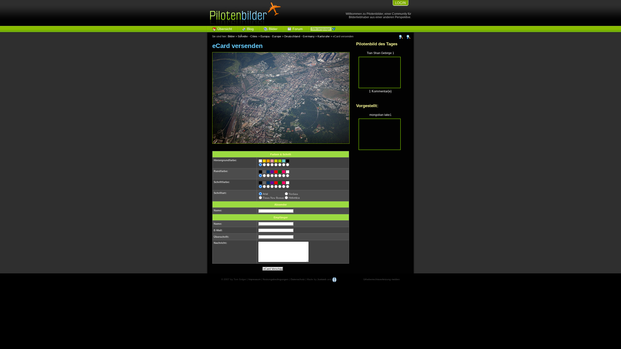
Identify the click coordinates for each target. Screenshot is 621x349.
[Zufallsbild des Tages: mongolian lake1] (380, 149)
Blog (250, 29)
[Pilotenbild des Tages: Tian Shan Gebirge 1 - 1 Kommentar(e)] (380, 87)
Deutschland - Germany (299, 36)
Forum (298, 29)
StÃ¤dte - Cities (247, 36)
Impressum (254, 279)
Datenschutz (298, 279)
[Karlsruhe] (281, 142)
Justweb (322, 279)
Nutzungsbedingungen (275, 279)
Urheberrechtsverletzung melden (381, 279)
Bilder (273, 29)
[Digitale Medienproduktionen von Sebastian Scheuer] (334, 279)
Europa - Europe (271, 36)
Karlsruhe (324, 36)
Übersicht (224, 29)
